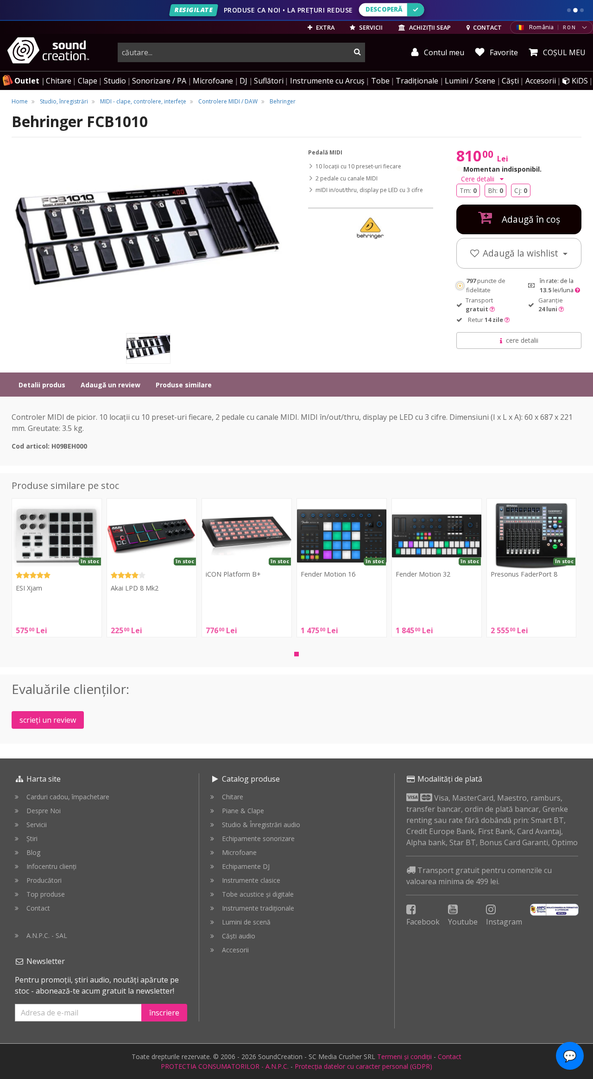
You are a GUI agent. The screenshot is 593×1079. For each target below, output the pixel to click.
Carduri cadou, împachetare (67, 796)
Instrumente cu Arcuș (327, 81)
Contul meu (443, 52)
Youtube (463, 922)
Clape (87, 81)
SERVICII (370, 27)
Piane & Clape (243, 810)
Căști (510, 81)
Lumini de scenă (246, 922)
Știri (32, 838)
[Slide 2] (575, 10)
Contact (38, 908)
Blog (33, 852)
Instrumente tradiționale (258, 908)
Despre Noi (43, 810)
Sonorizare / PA (159, 81)
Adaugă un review (110, 384)
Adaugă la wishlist (522, 253)
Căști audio (238, 935)
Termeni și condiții (404, 1056)
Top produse (45, 894)
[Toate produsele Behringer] (370, 227)
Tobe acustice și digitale (258, 894)
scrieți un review (47, 720)
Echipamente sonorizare (258, 838)
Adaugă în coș (529, 219)
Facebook (423, 922)
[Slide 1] (569, 10)
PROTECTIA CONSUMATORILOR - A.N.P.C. (225, 1066)
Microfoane (213, 81)
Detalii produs (42, 384)
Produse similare (184, 384)
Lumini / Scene (470, 81)
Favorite (503, 52)
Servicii (36, 824)
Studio (115, 81)
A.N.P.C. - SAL (46, 935)
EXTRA (324, 27)
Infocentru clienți (51, 866)
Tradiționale (417, 81)
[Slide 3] (582, 10)
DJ (243, 81)
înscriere (164, 1013)
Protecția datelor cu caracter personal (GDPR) (363, 1066)
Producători (44, 880)
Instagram (504, 922)
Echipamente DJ (246, 866)
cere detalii (522, 340)
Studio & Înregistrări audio (261, 824)
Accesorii (540, 81)
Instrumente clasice (251, 880)
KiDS (579, 81)
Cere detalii (478, 178)
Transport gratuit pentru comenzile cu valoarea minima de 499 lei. (479, 875)
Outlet (26, 81)
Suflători (269, 81)
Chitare (58, 81)
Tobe (380, 81)
